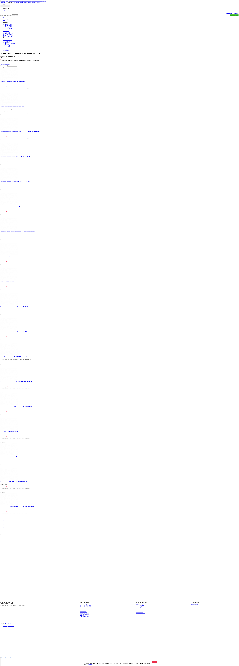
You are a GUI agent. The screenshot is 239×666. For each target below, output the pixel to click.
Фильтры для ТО (194, 604)
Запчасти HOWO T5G (84, 608)
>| (3, 532)
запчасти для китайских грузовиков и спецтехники (12, 605)
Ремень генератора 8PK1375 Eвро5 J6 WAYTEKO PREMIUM (14, 481)
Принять (155, 662)
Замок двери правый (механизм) (7, 256)
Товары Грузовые (6, 18)
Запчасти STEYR (139, 609)
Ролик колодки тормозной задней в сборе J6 (10, 206)
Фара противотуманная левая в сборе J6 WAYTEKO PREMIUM (15, 181)
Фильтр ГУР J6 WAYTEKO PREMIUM (9, 431)
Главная (4, 17)
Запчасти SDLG (139, 607)
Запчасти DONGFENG (84, 613)
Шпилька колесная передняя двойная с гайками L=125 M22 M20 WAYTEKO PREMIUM (20, 131)
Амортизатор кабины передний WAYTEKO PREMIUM (12, 81)
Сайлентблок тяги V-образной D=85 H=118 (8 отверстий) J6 (13, 356)
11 (3, 529)
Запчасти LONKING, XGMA (141, 608)
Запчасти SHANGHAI (140, 613)
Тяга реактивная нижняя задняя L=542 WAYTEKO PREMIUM (14, 306)
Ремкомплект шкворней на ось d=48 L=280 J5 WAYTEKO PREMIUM (16, 381)
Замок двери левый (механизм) (7, 281)
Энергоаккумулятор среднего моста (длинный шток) (12, 106)
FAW (4, 20)
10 (3, 528)
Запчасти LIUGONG (140, 605)
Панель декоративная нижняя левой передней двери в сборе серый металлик (17, 231)
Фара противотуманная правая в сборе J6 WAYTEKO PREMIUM (15, 156)
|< (3, 519)
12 (3, 530)
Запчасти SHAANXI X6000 (85, 606)
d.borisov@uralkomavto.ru (8, 626)
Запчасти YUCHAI (139, 612)
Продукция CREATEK (84, 614)
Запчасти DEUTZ (139, 610)
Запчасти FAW (83, 611)
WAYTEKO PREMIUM (84, 615)
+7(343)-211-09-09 (232, 13)
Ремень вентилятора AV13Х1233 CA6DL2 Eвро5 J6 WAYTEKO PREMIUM (17, 506)
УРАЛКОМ (6, 603)
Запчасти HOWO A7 (84, 609)
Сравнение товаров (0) (5, 64)
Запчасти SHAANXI (84, 604)
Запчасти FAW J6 (83, 612)
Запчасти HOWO (83, 607)
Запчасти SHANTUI (140, 604)
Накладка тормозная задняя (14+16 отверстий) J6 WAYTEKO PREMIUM (16, 406)
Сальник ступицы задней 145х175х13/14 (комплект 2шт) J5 (13, 331)
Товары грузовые (84, 602)
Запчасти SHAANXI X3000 (85, 605)
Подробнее (89, 664)
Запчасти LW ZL (139, 606)
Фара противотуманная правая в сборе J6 (9, 456)
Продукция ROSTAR (84, 616)
